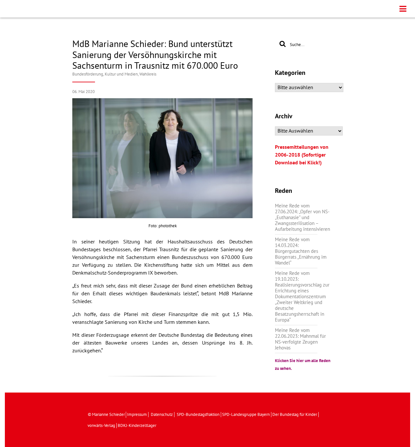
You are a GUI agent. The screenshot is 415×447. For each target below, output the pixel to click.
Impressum (137, 414)
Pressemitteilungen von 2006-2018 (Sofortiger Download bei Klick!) (301, 155)
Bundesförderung (87, 74)
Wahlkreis (147, 74)
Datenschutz (162, 414)
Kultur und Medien (121, 74)
